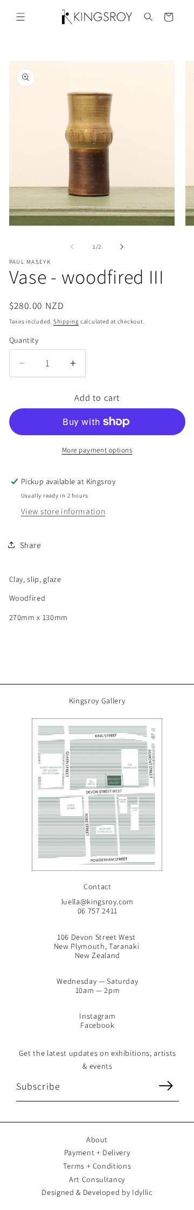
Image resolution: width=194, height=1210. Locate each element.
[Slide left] (72, 246)
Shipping (66, 321)
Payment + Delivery (97, 1152)
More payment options (97, 450)
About (97, 1139)
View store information (63, 511)
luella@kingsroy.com (97, 901)
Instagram (97, 1016)
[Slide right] (122, 246)
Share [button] (30, 544)
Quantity (24, 340)
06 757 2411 (97, 910)
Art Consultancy (97, 1179)
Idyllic (142, 1192)
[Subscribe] (165, 1086)
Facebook (97, 1025)
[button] (21, 17)
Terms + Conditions (97, 1166)
